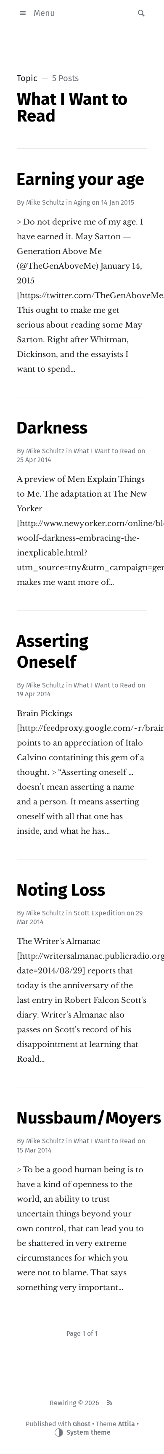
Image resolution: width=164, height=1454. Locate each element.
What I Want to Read (105, 451)
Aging (82, 202)
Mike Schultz (45, 202)
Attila (126, 1424)
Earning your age (80, 179)
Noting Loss (60, 890)
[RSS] (109, 1403)
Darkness (51, 428)
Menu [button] (44, 13)
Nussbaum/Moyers (88, 1118)
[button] (138, 13)
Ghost (81, 1424)
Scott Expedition (99, 913)
